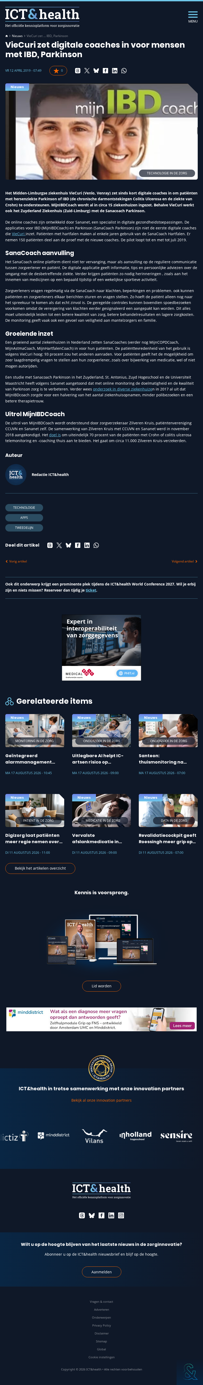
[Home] (6, 36)
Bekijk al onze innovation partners (101, 1100)
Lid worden (102, 985)
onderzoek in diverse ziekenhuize (122, 389)
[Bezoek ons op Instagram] (121, 1215)
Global (101, 1349)
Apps (24, 517)
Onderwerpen (101, 1317)
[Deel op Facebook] (105, 70)
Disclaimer (102, 1333)
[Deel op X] (87, 70)
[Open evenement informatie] (190, 1372)
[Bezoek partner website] (37, 1136)
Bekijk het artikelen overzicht (40, 868)
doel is (55, 434)
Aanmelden (101, 1271)
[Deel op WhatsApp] (124, 70)
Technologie (24, 507)
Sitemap (101, 1341)
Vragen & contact (101, 1302)
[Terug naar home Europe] (42, 17)
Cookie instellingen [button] (102, 1357)
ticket (91, 590)
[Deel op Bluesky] (96, 70)
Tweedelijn (24, 527)
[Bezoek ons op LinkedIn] (111, 1215)
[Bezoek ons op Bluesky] (92, 1215)
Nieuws (17, 36)
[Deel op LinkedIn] (114, 70)
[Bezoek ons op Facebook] (101, 1215)
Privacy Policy (101, 1325)
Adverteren (101, 1309)
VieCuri (19, 233)
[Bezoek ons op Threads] (82, 1215)
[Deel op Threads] (77, 70)
